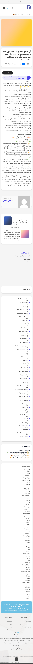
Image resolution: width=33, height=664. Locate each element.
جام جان (29, 10)
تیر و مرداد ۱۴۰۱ (24, 429)
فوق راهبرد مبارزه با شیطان (20, 456)
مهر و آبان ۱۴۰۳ (24, 368)
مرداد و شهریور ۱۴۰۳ (23, 375)
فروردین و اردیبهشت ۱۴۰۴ (21, 346)
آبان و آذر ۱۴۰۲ (24, 408)
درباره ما (12, 1)
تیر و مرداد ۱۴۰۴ (24, 339)
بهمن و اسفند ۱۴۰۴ (23, 317)
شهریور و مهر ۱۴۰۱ (23, 422)
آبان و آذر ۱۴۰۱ (25, 418)
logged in (28, 261)
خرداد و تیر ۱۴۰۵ (24, 306)
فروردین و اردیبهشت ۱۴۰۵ (21, 313)
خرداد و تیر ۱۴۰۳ (24, 382)
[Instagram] (19, 647)
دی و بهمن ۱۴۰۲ (24, 400)
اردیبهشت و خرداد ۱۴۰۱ (22, 433)
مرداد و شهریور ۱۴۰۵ (23, 299)
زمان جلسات (25, 1)
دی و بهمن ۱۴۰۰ (24, 437)
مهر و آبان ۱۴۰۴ (24, 328)
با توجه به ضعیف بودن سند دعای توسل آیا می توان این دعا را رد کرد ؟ (21, 222)
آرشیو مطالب (28, 627)
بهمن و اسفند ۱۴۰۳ (23, 353)
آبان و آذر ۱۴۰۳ (24, 364)
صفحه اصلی (28, 621)
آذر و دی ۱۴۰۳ (24, 360)
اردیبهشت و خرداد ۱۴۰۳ (22, 386)
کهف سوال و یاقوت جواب (25, 624)
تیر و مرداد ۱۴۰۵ (24, 302)
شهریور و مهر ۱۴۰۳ (23, 371)
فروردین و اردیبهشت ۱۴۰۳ (21, 389)
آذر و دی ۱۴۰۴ (24, 321)
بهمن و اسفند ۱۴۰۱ (23, 415)
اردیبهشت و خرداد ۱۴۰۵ (22, 310)
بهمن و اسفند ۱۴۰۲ (23, 397)
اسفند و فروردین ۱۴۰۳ (22, 350)
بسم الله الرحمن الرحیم (24, 450)
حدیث (23, 64)
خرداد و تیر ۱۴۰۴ (24, 342)
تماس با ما (7, 1)
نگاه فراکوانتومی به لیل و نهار (19, 458)
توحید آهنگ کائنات (22, 454)
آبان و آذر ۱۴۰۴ (24, 324)
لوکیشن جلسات (18, 1)
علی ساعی (27, 64)
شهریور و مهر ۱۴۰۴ (23, 331)
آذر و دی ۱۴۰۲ (25, 404)
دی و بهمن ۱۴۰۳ (24, 357)
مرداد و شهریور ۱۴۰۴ (23, 335)
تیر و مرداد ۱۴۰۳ (24, 379)
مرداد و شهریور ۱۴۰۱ (23, 426)
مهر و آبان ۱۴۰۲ (24, 411)
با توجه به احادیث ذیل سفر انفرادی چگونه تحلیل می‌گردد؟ (16, 77)
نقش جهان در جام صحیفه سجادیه (18, 452)
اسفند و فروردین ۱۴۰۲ (23, 393)
